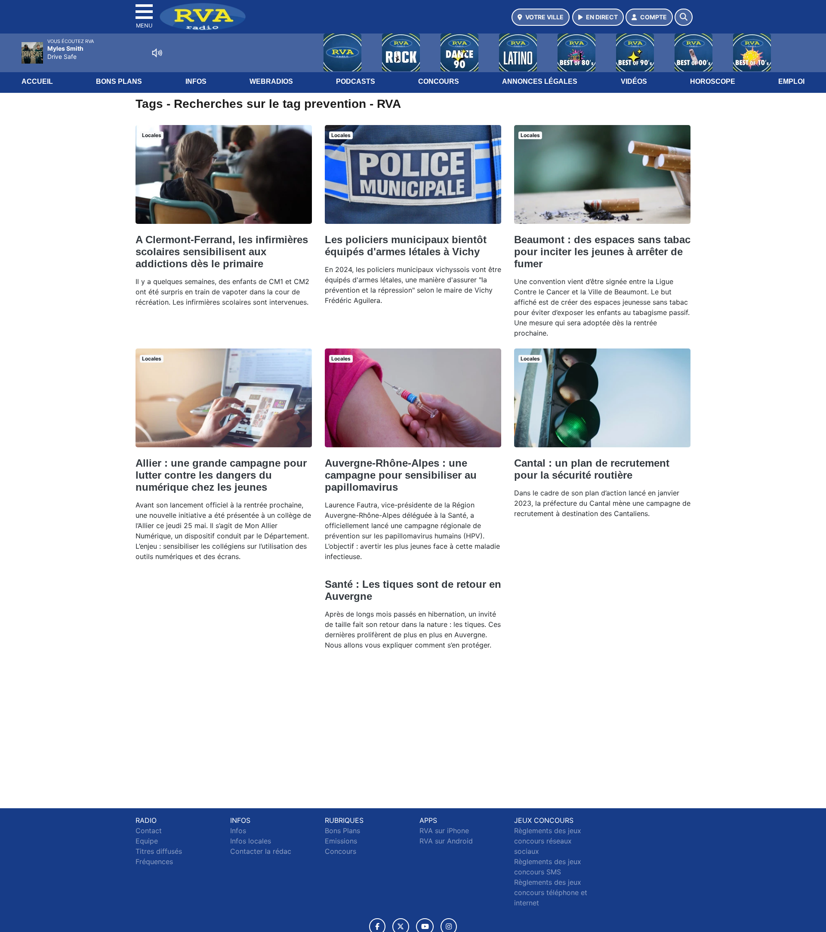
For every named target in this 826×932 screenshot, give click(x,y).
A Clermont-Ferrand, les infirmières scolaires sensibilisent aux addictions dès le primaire (222, 251)
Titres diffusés (159, 851)
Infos (195, 81)
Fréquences (154, 861)
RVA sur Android (446, 841)
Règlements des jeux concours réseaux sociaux (547, 841)
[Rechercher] (684, 17)
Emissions (341, 841)
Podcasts (355, 81)
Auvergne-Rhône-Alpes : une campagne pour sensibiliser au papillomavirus (401, 475)
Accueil (37, 81)
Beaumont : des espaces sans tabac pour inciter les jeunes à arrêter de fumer (602, 251)
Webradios (271, 81)
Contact (149, 830)
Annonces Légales (539, 81)
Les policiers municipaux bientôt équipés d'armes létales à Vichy (406, 245)
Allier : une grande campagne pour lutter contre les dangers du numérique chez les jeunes (221, 475)
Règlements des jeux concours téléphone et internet (550, 892)
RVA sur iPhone (444, 830)
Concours (438, 81)
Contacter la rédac (260, 851)
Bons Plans (119, 81)
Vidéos (634, 81)
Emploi (791, 81)
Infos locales (250, 841)
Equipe (147, 841)
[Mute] (157, 52)
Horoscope (712, 81)
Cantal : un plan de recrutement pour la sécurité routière (591, 469)
